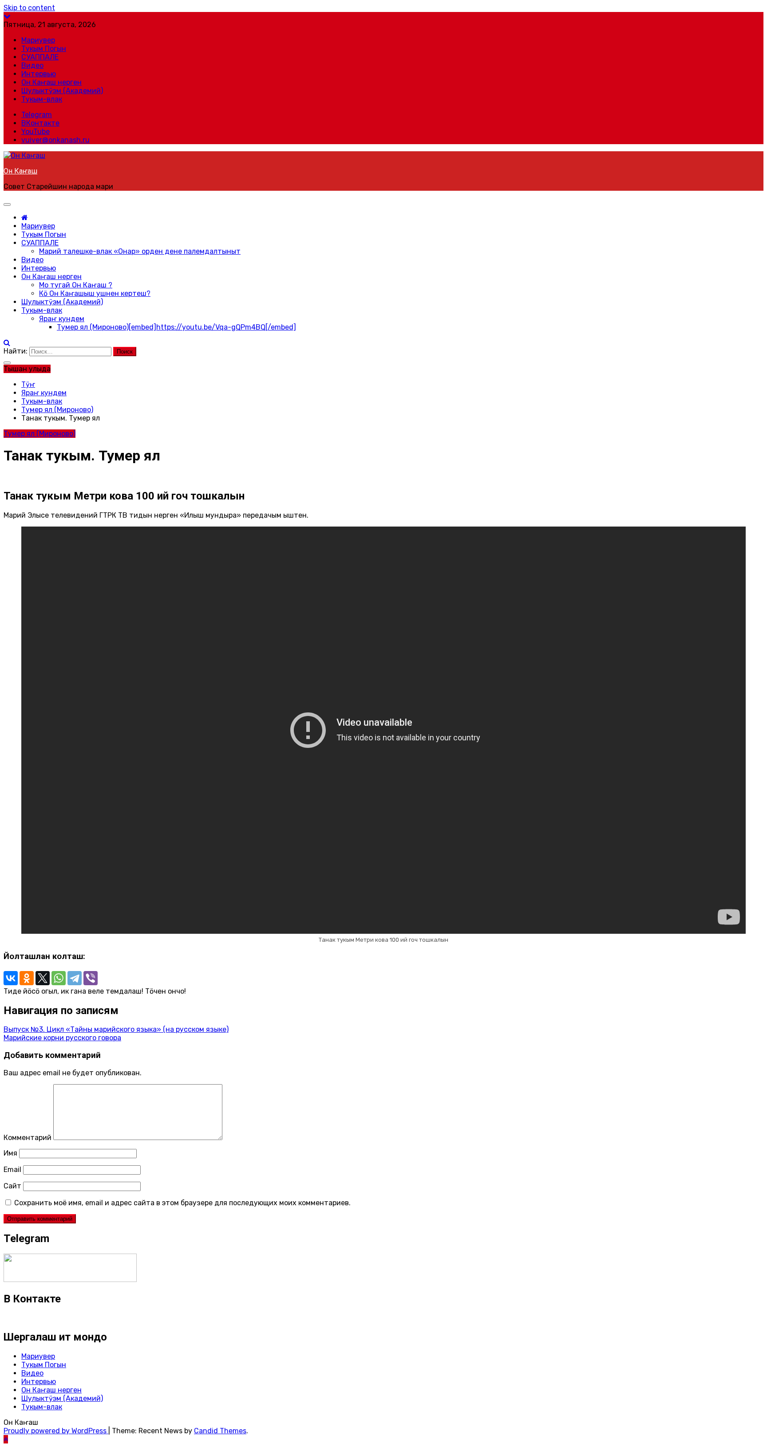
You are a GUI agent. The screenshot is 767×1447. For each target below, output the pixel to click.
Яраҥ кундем (61, 319)
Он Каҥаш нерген (51, 82)
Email (12, 1169)
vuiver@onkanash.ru (55, 140)
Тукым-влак (41, 99)
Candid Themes (220, 1431)
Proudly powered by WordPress (56, 1431)
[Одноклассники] (27, 978)
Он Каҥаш (20, 171)
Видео (32, 65)
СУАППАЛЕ (40, 57)
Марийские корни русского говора (62, 1038)
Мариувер (38, 40)
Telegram (36, 114)
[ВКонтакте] (11, 978)
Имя (10, 1153)
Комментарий (27, 1137)
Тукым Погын (43, 48)
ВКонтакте (40, 123)
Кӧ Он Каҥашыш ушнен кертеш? (94, 293)
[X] (43, 978)
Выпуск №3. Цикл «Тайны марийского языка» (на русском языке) (116, 1029)
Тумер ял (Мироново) (176, 327)
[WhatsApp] (58, 978)
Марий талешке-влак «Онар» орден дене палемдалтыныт (140, 251)
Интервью (38, 74)
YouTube (35, 131)
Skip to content (29, 8)
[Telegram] (74, 978)
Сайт (12, 1186)
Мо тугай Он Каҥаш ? (75, 285)
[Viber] (90, 978)
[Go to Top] (6, 1439)
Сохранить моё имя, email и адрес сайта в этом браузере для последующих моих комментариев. (182, 1203)
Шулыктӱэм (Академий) (62, 91)
